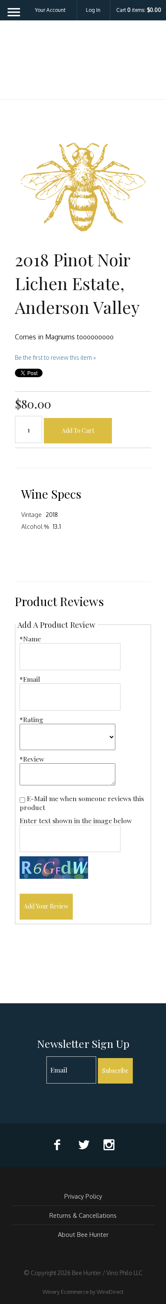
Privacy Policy (83, 1196)
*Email (30, 679)
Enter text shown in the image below (76, 820)
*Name (30, 638)
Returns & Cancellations (83, 1215)
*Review (32, 758)
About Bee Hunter (83, 1234)
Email (39, 1061)
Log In (93, 10)
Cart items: (138, 10)
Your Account (50, 10)
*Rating (31, 719)
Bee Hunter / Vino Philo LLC (83, 65)
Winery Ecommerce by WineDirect (83, 1291)
